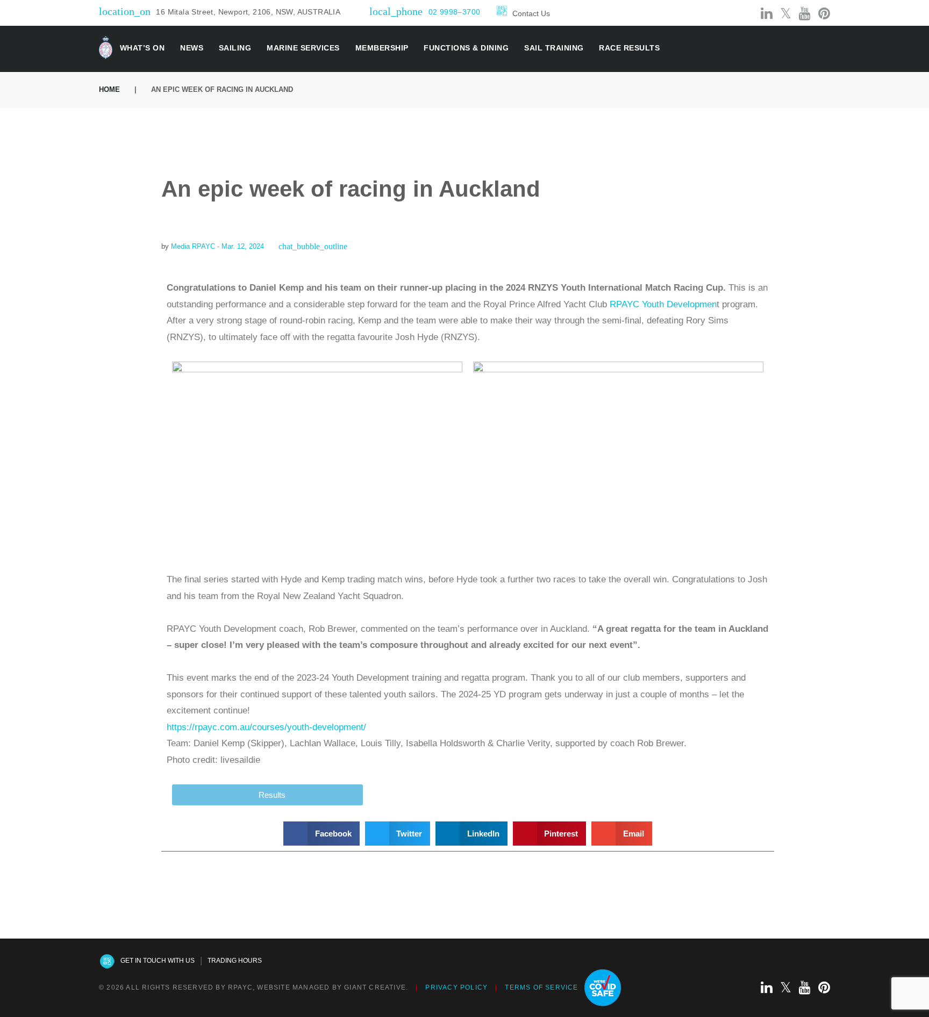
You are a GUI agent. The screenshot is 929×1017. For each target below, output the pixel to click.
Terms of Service (541, 987)
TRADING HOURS (235, 960)
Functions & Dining (466, 48)
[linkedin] (767, 14)
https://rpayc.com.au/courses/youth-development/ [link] (266, 727)
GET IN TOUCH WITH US (157, 960)
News (191, 48)
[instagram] (747, 14)
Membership (382, 48)
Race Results (629, 48)
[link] (662, 304)
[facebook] (729, 14)
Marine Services (303, 48)
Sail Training (554, 48)
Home (109, 89)
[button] (321, 833)
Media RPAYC (193, 246)
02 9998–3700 (454, 12)
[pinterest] (824, 14)
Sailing (235, 48)
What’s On (142, 48)
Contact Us (531, 13)
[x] (785, 14)
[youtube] (805, 14)
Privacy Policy (456, 987)
